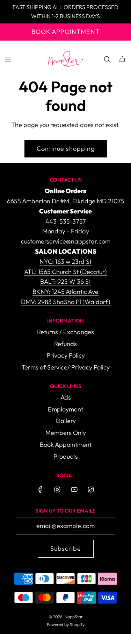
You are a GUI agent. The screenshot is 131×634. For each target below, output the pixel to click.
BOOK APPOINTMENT (65, 32)
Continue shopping (66, 149)
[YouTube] (74, 489)
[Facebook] (40, 489)
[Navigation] (7, 59)
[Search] (107, 59)
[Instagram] (57, 489)
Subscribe (65, 548)
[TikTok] (91, 489)
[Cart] (122, 59)
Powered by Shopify (66, 624)
